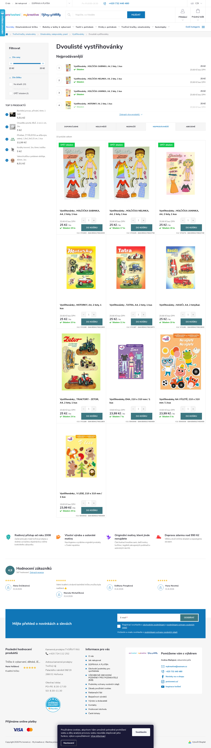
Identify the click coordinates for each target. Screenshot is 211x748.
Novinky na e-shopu (175, 676)
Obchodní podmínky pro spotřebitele (99, 669)
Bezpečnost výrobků (97, 696)
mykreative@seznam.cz (176, 666)
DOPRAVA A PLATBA (41, 3)
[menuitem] (10, 27)
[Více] (196, 27)
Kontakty (92, 705)
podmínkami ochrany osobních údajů (161, 632)
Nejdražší (130, 126)
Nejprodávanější (161, 126)
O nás (7, 3)
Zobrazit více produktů (129, 114)
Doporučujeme (71, 126)
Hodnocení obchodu (97, 709)
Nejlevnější (101, 126)
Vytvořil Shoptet (199, 742)
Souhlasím (141, 732)
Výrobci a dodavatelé (97, 701)
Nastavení (68, 743)
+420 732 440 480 (174, 671)
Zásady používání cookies (99, 688)
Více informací (98, 736)
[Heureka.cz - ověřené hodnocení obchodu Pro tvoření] (53, 704)
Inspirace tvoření (173, 686)
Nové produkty (21, 89)
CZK (197, 3)
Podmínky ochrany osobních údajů (103, 684)
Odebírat (189, 617)
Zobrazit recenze (37, 572)
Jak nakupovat (21, 3)
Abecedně (190, 126)
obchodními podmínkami (154, 624)
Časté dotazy (94, 713)
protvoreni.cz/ (172, 681)
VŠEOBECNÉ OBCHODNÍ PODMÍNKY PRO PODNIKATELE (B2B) (103, 677)
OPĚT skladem (21, 93)
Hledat (136, 14)
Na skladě (20, 84)
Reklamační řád (95, 692)
